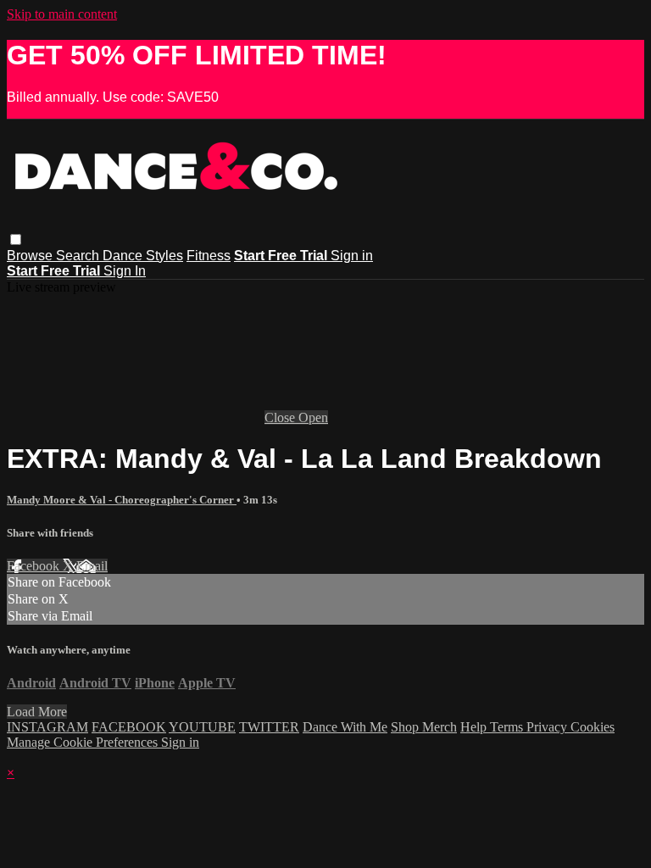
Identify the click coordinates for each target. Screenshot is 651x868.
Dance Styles (143, 255)
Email (92, 566)
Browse (31, 255)
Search (79, 255)
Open (313, 417)
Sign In (124, 271)
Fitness (208, 255)
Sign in (352, 255)
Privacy (548, 727)
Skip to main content (62, 14)
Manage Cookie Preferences (84, 742)
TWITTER (269, 727)
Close (281, 417)
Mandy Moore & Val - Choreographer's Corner (121, 499)
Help (475, 727)
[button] (15, 239)
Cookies (592, 727)
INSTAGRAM (47, 727)
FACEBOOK (129, 727)
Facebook (35, 566)
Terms (508, 727)
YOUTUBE (202, 727)
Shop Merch (424, 727)
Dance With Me (345, 727)
